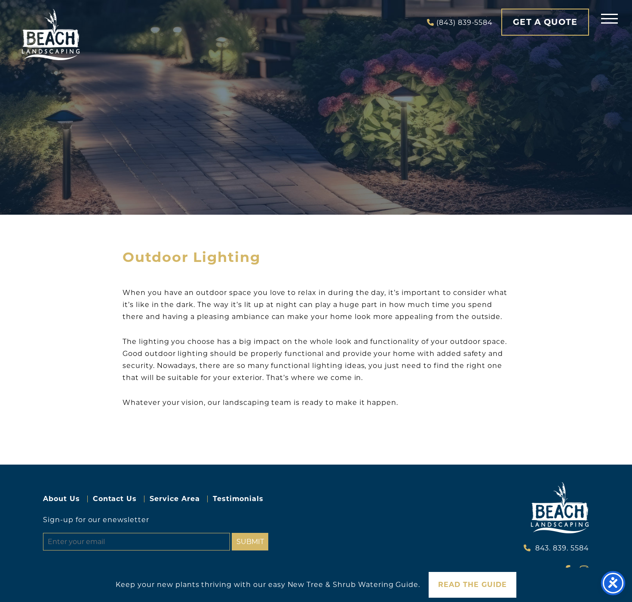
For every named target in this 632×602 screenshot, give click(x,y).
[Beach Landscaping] (50, 35)
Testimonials (238, 499)
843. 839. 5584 (562, 548)
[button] (609, 18)
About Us (61, 499)
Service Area (175, 499)
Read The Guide (472, 585)
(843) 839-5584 (464, 22)
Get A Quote (545, 22)
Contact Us (115, 499)
